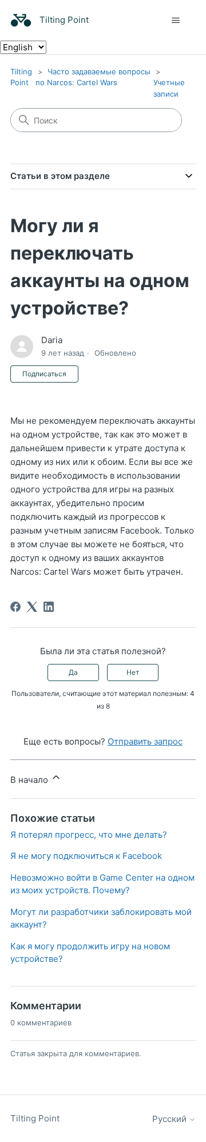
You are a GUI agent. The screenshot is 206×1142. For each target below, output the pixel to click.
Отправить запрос (145, 741)
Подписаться (44, 373)
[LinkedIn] (48, 607)
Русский (170, 1119)
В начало (30, 779)
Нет (132, 672)
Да (73, 672)
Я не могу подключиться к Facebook (86, 855)
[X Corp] (32, 607)
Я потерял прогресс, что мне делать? (88, 834)
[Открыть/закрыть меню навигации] (175, 20)
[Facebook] (15, 607)
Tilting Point (35, 1118)
